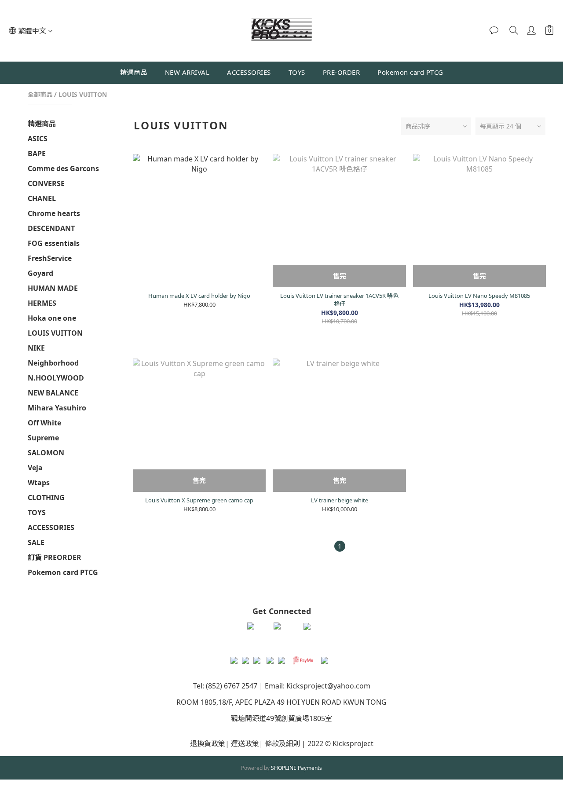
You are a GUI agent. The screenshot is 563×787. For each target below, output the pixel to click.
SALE (36, 542)
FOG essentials (54, 243)
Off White (44, 423)
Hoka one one (52, 318)
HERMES (42, 303)
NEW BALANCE (53, 393)
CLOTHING (46, 497)
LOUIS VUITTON (82, 94)
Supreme (43, 438)
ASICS (38, 138)
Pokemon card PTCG (410, 72)
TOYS (297, 72)
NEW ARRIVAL (187, 72)
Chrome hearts (54, 213)
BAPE (37, 153)
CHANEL (42, 198)
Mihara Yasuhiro (57, 408)
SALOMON (46, 453)
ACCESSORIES (249, 72)
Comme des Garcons (63, 168)
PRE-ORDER (341, 72)
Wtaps (39, 482)
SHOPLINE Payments (296, 768)
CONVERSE (46, 183)
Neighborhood (53, 363)
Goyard (40, 273)
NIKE (36, 348)
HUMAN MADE (53, 288)
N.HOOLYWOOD (56, 378)
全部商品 (40, 94)
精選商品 (133, 72)
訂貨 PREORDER (54, 557)
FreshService (50, 258)
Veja (35, 467)
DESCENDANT (51, 228)
